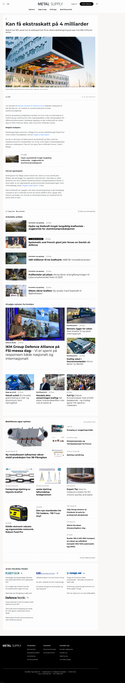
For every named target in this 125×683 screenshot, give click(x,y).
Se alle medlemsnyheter (87, 558)
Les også (24, 154)
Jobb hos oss (64, 656)
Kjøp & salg (42, 9)
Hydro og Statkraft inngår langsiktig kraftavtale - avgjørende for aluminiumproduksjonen (36, 160)
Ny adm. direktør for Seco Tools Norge (50, 582)
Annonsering (31, 656)
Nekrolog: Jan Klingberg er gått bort (19, 593)
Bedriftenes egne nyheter (18, 421)
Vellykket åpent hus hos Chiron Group (50, 577)
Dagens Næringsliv (41, 135)
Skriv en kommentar (87, 211)
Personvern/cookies (49, 649)
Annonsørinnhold (48, 653)
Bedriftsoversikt (66, 9)
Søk (8, 4)
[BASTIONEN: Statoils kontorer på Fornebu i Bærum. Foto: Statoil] (50, 62)
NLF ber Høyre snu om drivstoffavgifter (81, 593)
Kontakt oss (63, 653)
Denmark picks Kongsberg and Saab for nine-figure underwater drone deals (19, 611)
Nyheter (32, 9)
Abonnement (31, 649)
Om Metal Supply (65, 659)
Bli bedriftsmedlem (33, 653)
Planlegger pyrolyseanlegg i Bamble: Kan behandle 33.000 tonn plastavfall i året (19, 580)
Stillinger (53, 9)
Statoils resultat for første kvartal (30, 106)
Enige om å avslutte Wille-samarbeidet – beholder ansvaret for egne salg (80, 580)
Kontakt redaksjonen (66, 649)
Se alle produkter (32, 659)
